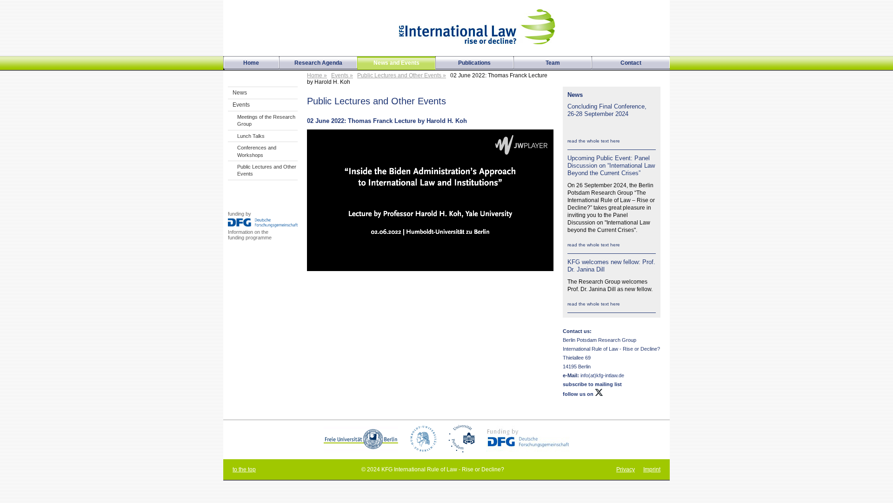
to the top (244, 469)
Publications (474, 63)
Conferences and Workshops (256, 151)
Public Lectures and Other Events (266, 170)
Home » (317, 75)
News (240, 92)
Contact (630, 63)
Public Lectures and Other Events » (401, 75)
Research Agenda (318, 63)
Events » (342, 75)
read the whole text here (593, 140)
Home (251, 63)
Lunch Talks (251, 136)
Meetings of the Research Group (266, 120)
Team (553, 63)
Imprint (651, 469)
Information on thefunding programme (250, 234)
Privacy (625, 469)
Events (241, 105)
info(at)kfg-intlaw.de (601, 375)
